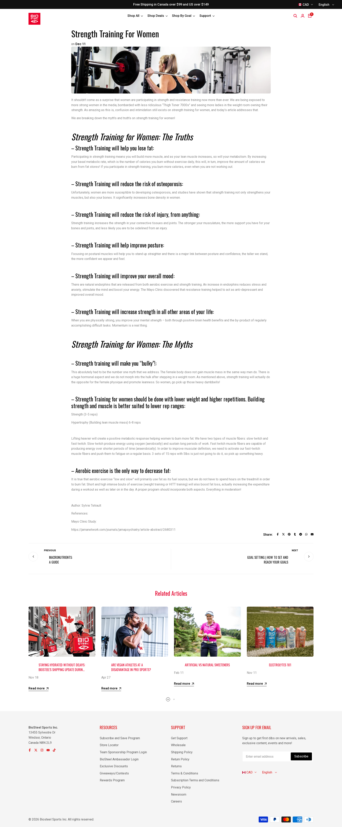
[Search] (295, 16)
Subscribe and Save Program (120, 738)
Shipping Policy (182, 752)
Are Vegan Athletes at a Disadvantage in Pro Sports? (131, 667)
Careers (176, 801)
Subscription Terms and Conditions (195, 780)
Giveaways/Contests (114, 773)
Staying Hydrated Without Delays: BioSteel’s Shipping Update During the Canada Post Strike (62, 670)
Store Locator (109, 745)
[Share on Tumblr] (295, 534)
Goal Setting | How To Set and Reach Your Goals (267, 560)
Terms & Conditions (184, 773)
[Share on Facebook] (277, 534)
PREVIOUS (50, 550)
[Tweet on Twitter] (283, 534)
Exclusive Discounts (114, 766)
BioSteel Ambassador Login (119, 759)
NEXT (295, 550)
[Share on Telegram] (300, 534)
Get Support (179, 738)
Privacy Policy (181, 787)
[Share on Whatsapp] (306, 534)
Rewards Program (112, 780)
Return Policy (180, 759)
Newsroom (178, 794)
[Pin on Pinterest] (289, 534)
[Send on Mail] (312, 534)
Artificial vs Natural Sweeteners (207, 665)
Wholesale (178, 745)
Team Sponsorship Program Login (123, 752)
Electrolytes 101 (280, 665)
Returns (176, 766)
